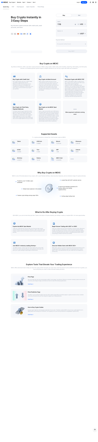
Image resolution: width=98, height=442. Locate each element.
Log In (78, 2)
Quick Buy (6, 7)
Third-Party (40, 7)
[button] (75, 24)
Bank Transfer (30, 7)
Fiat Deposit (20, 7)
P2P (13, 7)
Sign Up (84, 2)
